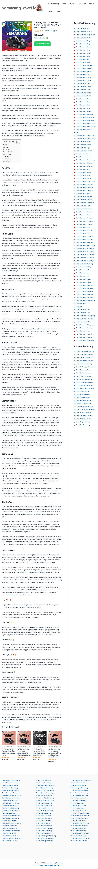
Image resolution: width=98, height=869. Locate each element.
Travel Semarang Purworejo (85, 261)
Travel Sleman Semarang (78, 805)
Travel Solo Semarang (83, 425)
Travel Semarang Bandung (84, 32)
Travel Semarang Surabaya (84, 294)
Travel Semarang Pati (82, 233)
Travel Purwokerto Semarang (85, 409)
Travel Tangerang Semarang (85, 370)
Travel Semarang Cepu (83, 74)
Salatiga (50, 11)
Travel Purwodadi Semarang (45, 808)
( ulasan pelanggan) (50, 31)
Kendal (91, 4)
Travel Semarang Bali (82, 28)
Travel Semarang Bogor (83, 62)
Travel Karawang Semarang (10, 810)
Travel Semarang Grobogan (84, 114)
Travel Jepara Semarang (83, 413)
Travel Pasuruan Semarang (10, 798)
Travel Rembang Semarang (44, 828)
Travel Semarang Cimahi (83, 93)
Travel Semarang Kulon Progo (85, 181)
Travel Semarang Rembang (84, 264)
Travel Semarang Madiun (83, 193)
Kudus (79, 4)
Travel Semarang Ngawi (83, 215)
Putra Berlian (6, 150)
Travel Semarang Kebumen (84, 166)
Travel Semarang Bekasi (83, 53)
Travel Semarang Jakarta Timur (86, 135)
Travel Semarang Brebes (83, 71)
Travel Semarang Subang (83, 282)
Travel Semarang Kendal (83, 172)
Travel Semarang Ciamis (83, 77)
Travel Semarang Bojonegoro (85, 65)
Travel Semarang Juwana (84, 157)
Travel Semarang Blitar (83, 56)
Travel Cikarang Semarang (44, 841)
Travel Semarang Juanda (83, 154)
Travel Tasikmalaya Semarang (45, 785)
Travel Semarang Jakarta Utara (85, 138)
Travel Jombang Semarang (10, 808)
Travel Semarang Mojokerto (85, 209)
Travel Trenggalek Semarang (79, 795)
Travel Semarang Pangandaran (85, 221)
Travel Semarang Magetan (84, 200)
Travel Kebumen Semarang (44, 810)
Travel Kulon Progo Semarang (79, 813)
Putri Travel (6, 145)
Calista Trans (6, 161)
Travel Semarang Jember (83, 141)
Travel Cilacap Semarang (83, 358)
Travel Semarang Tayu (83, 309)
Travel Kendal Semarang (9, 820)
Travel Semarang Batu (83, 50)
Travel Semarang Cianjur (83, 80)
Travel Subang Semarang (78, 810)
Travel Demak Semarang (9, 836)
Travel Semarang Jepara (83, 145)
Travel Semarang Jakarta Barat (85, 123)
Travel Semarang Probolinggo (85, 245)
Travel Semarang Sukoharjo (84, 288)
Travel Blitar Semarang (43, 780)
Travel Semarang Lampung (10, 790)
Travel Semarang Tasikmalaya (85, 300)
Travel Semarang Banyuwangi (85, 44)
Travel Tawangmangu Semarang (80, 780)
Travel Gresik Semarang (43, 816)
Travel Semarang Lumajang (84, 190)
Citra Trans (6, 156)
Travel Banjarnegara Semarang (46, 836)
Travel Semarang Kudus (83, 178)
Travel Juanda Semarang (78, 798)
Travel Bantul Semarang (78, 785)
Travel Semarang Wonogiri (84, 334)
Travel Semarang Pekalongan (85, 236)
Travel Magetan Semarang (44, 793)
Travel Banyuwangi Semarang (79, 833)
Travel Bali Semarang (43, 823)
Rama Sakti (6, 147)
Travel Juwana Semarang (10, 788)
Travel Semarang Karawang (84, 163)
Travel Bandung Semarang (84, 416)
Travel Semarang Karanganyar (85, 160)
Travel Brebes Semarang (44, 795)
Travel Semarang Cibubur (84, 83)
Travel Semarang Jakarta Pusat (86, 126)
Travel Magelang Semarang (84, 385)
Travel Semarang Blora (83, 59)
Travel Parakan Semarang (10, 783)
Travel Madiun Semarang (44, 826)
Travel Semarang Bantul (83, 38)
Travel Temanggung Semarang (45, 838)
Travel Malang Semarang (83, 403)
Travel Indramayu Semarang (11, 816)
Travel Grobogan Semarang (79, 793)
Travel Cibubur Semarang (78, 800)
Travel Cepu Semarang (43, 783)
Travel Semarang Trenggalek (85, 319)
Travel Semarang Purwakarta (85, 251)
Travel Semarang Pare (83, 227)
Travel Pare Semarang (77, 808)
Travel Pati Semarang (82, 391)
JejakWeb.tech (58, 863)
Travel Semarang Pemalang (84, 239)
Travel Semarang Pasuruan (84, 230)
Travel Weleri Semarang (77, 783)
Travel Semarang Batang (83, 47)
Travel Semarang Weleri (83, 331)
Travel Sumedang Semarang (11, 793)
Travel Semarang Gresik (83, 111)
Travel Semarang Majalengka (85, 203)
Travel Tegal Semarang (83, 394)
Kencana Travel (7, 152)
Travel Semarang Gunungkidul (85, 117)
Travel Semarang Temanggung (85, 316)
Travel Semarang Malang (83, 206)
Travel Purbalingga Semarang (85, 367)
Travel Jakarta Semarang (83, 419)
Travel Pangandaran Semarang (80, 816)
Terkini (58, 11)
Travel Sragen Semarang (44, 818)
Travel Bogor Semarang (43, 820)
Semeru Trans (7, 154)
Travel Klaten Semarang (83, 376)
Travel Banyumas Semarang (11, 780)
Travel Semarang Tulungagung (85, 325)
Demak (64, 4)
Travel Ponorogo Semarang (84, 355)
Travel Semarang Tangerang (85, 297)
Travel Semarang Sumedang (84, 291)
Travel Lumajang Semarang (79, 788)
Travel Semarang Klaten (83, 175)
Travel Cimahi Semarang (78, 831)
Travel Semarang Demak (83, 99)
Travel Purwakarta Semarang (85, 351)
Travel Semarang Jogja (83, 148)
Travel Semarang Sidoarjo (84, 270)
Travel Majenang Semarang (79, 826)
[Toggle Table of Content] (17, 142)
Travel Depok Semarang (43, 833)
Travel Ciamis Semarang (78, 820)
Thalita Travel (6, 159)
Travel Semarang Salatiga (84, 267)
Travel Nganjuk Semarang (10, 800)
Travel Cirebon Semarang (84, 379)
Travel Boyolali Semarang (44, 805)
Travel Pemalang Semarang (45, 798)
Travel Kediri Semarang (43, 813)
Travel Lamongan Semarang (11, 831)
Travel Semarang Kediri (83, 169)
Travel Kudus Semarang (83, 400)
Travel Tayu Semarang (9, 833)
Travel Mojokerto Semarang (85, 361)
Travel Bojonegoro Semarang (11, 823)
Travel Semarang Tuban (83, 322)
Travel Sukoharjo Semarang (45, 790)
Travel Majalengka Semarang (79, 838)
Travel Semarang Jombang (84, 151)
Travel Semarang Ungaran (84, 328)
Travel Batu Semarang (77, 803)
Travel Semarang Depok (83, 102)
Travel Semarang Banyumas (85, 41)
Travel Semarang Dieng (83, 105)
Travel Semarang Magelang (84, 196)
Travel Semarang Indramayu (85, 120)
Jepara (71, 4)
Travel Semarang (53, 4)
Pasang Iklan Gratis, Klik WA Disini (49, 865)
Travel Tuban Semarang (9, 828)
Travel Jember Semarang (10, 785)
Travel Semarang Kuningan (84, 184)
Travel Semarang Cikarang (84, 87)
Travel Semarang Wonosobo (85, 340)
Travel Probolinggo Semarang (79, 790)
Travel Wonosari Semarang (78, 841)
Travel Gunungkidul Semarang (79, 823)
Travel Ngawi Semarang (9, 826)
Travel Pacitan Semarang (44, 831)
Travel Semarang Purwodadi (85, 254)
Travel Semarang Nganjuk (84, 212)
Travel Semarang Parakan (84, 224)
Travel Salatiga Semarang (84, 364)
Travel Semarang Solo (83, 276)
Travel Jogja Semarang (83, 422)
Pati (85, 4)
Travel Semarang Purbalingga (85, 248)
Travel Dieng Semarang (9, 805)
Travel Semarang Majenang (79, 818)
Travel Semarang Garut (83, 108)
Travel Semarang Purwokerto (85, 258)
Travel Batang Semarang (44, 803)
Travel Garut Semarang (9, 813)
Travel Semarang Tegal (83, 313)
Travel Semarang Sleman (83, 273)
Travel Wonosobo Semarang (85, 388)
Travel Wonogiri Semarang (44, 788)
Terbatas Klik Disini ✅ (41, 38)
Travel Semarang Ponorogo (84, 242)
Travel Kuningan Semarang (10, 818)
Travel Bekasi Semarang (83, 373)
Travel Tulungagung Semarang (11, 838)
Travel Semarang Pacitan (84, 218)
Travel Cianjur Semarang (78, 828)
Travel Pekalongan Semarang (85, 382)
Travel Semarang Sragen (83, 279)
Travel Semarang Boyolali (84, 68)
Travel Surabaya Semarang (84, 406)
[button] (28, 24)
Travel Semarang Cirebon (84, 96)
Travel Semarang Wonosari (84, 337)
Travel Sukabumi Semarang (10, 803)
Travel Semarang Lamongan (85, 187)
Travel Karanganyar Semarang (11, 795)
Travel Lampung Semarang (78, 836)
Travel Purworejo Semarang (45, 800)
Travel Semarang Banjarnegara (85, 35)
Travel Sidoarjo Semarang (10, 841)
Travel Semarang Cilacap (83, 90)
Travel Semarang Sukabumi (84, 285)
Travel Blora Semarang (83, 397)
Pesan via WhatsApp (42, 43)
